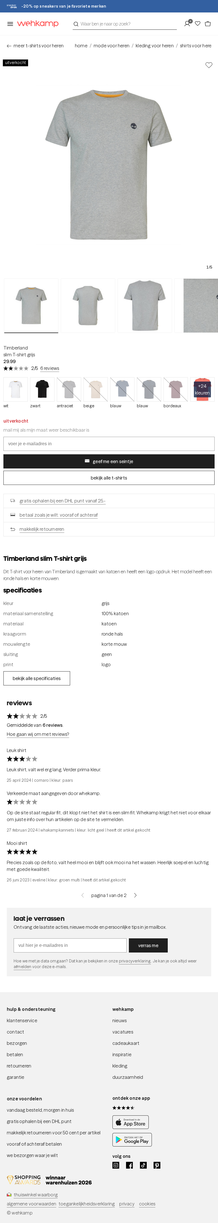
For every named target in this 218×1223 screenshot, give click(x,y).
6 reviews (49, 368)
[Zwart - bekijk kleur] (42, 389)
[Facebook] (129, 1165)
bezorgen (17, 1043)
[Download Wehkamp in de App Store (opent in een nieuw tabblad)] (132, 1127)
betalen (15, 1054)
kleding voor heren (155, 45)
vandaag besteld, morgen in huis (40, 1110)
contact (15, 1032)
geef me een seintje (113, 461)
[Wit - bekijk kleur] (15, 389)
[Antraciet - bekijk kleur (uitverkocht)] (69, 389)
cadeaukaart (125, 1043)
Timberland (15, 348)
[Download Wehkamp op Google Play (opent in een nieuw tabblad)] (132, 1145)
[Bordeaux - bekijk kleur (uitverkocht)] (176, 389)
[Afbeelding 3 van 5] (145, 305)
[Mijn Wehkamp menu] (189, 24)
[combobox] (125, 24)
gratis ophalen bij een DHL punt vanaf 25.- (63, 501)
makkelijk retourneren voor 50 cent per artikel (53, 1132)
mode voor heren (111, 45)
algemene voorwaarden (31, 1204)
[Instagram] (115, 1165)
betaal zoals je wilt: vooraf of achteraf (59, 515)
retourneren (19, 1066)
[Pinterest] (157, 1165)
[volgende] (135, 895)
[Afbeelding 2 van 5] (88, 305)
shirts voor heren (197, 45)
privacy (126, 1204)
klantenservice (22, 1020)
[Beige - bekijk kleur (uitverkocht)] (95, 389)
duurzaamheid (127, 1077)
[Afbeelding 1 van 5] (31, 305)
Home (81, 45)
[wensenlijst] (199, 24)
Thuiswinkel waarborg (36, 1195)
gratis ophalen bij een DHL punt (39, 1121)
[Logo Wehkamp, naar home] (36, 23)
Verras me (148, 945)
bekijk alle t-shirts (109, 478)
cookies (147, 1204)
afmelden (22, 966)
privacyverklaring (135, 961)
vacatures (122, 1032)
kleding (119, 1066)
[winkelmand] (207, 24)
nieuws (119, 1020)
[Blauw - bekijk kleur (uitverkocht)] (122, 389)
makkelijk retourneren (42, 529)
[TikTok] (143, 1165)
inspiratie (121, 1054)
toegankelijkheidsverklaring (86, 1204)
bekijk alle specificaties (37, 678)
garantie (15, 1077)
